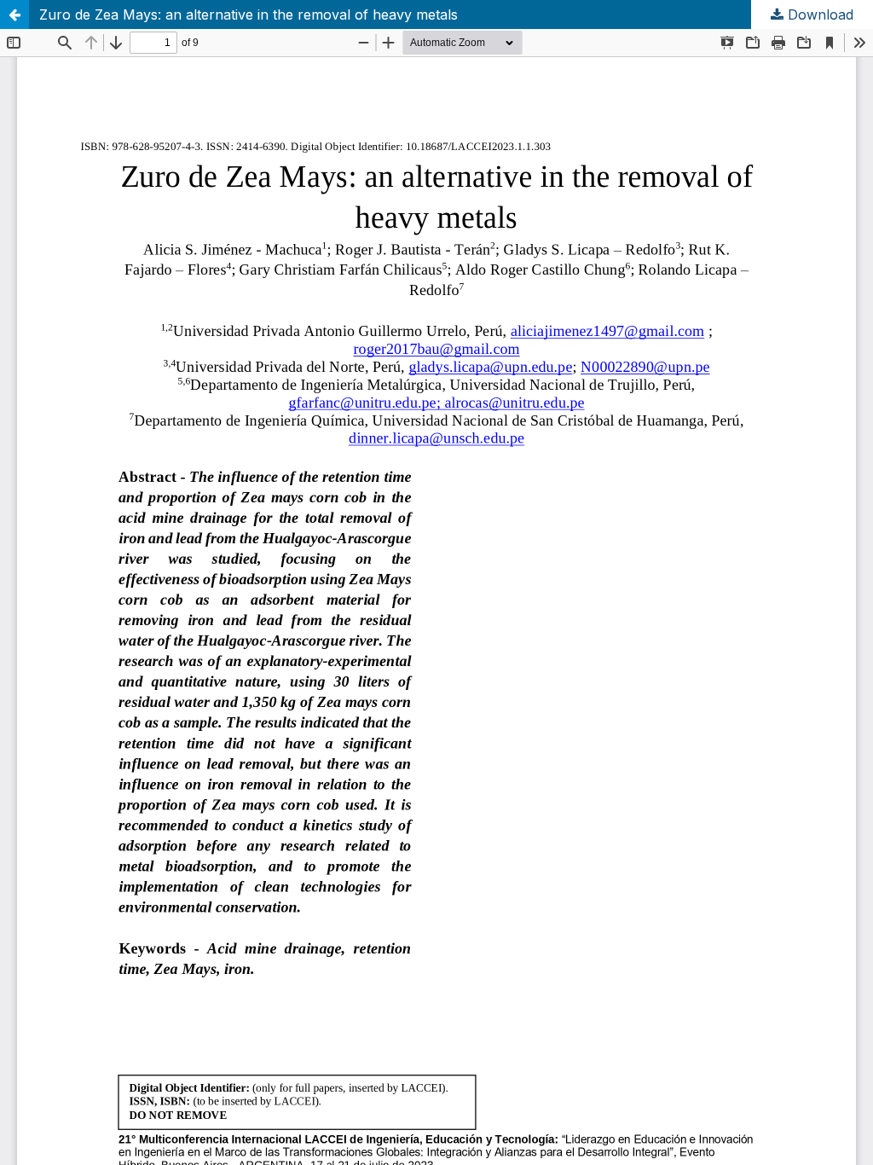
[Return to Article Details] (14, 14)
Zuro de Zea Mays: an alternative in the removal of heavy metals (248, 14)
